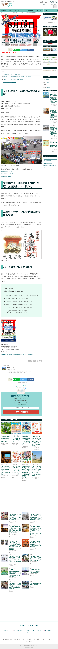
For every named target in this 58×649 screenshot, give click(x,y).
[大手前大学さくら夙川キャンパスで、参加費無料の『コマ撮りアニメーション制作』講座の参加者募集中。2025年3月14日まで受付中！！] (25, 516)
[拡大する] (14, 321)
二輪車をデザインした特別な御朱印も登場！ (13, 79)
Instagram (48, 87)
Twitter (47, 82)
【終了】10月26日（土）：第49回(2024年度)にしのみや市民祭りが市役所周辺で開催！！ (36, 558)
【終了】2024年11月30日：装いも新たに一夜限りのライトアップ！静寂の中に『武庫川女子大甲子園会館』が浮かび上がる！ (15, 530)
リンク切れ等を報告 (21, 382)
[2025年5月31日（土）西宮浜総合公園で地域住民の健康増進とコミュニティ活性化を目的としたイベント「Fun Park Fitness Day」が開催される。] (37, 457)
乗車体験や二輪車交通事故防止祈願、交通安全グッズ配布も (17, 76)
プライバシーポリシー (48, 639)
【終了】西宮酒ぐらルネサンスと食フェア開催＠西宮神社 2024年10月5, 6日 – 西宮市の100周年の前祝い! (15, 586)
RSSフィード (49, 79)
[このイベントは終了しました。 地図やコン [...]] (4, 543)
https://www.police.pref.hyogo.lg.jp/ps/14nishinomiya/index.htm (17, 354)
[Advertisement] (27, 4)
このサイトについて (45, 4)
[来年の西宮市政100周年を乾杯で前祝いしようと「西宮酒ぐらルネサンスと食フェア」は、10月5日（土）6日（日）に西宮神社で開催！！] (4, 585)
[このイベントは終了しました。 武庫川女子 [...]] (4, 528)
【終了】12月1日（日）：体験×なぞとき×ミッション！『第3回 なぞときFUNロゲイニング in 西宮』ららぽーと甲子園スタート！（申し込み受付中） (15, 545)
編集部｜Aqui (15, 44)
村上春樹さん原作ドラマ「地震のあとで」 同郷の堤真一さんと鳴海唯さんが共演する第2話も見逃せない (53, 131)
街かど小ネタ (4, 10)
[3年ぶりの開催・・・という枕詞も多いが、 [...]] (6, 428)
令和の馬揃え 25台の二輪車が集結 (11, 74)
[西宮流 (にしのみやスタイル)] (1, 12)
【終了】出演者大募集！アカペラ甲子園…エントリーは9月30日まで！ (36, 571)
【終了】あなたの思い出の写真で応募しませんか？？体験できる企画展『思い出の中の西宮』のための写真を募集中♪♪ (15, 517)
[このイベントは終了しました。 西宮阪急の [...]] (25, 528)
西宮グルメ (30, 10)
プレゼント (48, 10)
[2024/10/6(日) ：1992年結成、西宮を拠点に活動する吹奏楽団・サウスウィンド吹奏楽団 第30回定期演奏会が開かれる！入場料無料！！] (4, 571)
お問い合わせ (54, 4)
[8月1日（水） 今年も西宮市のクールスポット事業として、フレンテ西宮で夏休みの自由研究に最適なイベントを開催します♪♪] (16, 428)
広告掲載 (36, 639)
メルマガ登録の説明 (21, 404)
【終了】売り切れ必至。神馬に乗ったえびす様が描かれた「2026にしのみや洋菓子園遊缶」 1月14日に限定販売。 (36, 441)
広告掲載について (52, 22)
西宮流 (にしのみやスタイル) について (13, 639)
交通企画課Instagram (6, 176)
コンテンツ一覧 (34, 625)
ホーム (23, 625)
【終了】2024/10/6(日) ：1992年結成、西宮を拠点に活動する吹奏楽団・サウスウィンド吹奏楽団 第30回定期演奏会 (15, 573)
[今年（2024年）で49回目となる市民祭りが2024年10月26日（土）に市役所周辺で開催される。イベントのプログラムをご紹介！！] (25, 558)
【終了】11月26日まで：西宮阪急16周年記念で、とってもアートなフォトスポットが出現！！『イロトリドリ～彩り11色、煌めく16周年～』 (36, 530)
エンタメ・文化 (21, 10)
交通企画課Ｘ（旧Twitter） (8, 174)
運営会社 (29, 639)
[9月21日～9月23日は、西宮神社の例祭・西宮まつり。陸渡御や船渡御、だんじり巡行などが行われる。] (25, 585)
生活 (50, 108)
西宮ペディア (39, 10)
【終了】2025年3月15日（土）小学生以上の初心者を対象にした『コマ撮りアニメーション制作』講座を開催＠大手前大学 (36, 517)
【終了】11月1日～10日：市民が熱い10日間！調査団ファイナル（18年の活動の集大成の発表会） (35, 544)
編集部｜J (4, 444)
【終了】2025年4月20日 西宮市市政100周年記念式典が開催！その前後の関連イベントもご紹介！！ (53, 98)
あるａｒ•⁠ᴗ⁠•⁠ (55, 151)
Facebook (48, 84)
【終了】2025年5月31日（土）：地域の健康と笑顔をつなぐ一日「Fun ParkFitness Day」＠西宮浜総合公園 (36, 471)
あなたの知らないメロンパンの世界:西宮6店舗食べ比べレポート (53, 145)
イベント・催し (13, 10)
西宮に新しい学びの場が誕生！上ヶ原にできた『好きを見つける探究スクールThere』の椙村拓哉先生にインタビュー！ (53, 115)
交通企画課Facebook (6, 171)
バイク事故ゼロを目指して (9, 82)
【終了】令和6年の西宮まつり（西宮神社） (35, 584)
